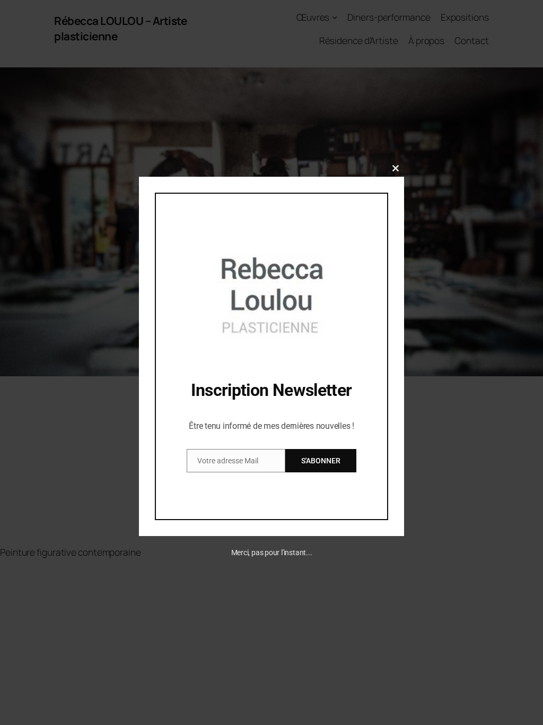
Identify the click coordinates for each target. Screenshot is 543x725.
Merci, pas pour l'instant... (271, 552)
